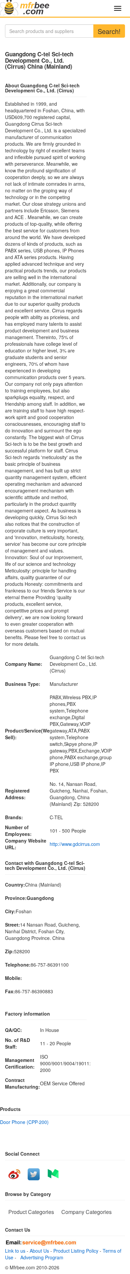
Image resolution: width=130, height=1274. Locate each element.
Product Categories (31, 1212)
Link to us (15, 1250)
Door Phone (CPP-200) (24, 1122)
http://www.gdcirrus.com (75, 844)
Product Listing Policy (75, 1250)
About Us (39, 1250)
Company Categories (86, 1212)
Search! (109, 31)
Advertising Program (40, 1257)
